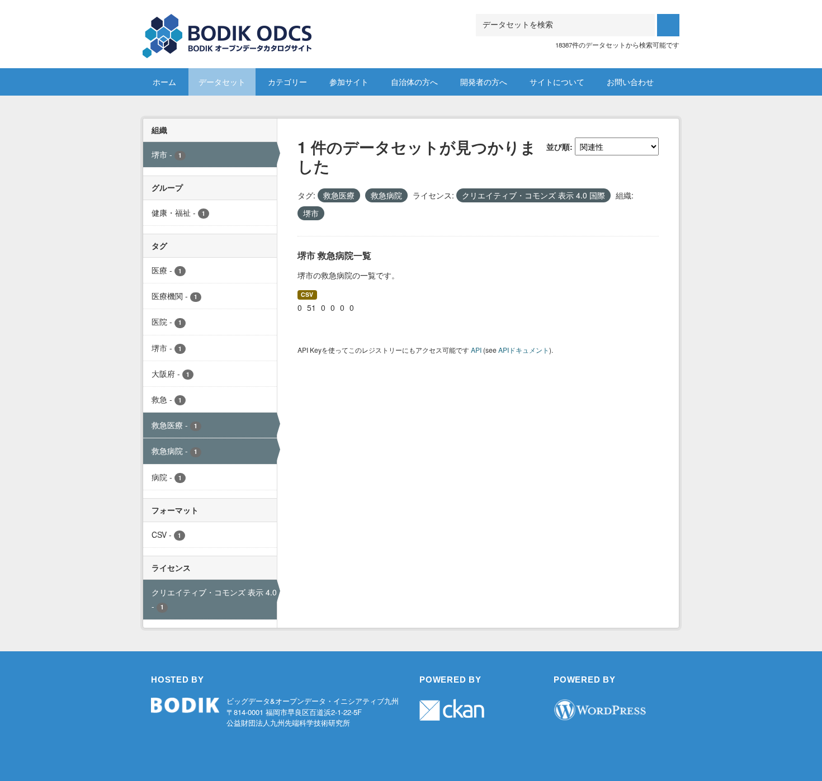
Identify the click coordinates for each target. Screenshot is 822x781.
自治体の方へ (414, 81)
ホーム (164, 81)
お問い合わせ (630, 81)
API (476, 349)
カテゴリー (287, 81)
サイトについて (557, 81)
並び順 (558, 146)
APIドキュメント (523, 349)
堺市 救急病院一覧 (334, 255)
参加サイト (349, 81)
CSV (307, 294)
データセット (222, 81)
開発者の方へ (483, 81)
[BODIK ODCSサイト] (228, 27)
